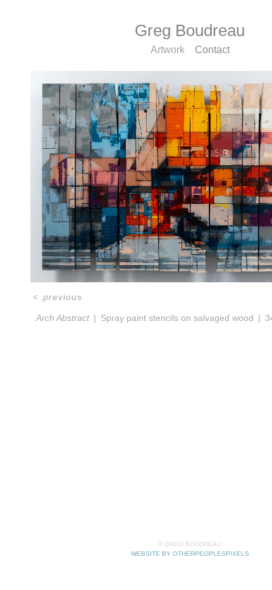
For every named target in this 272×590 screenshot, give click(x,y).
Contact (212, 49)
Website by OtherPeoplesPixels (190, 553)
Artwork (167, 49)
